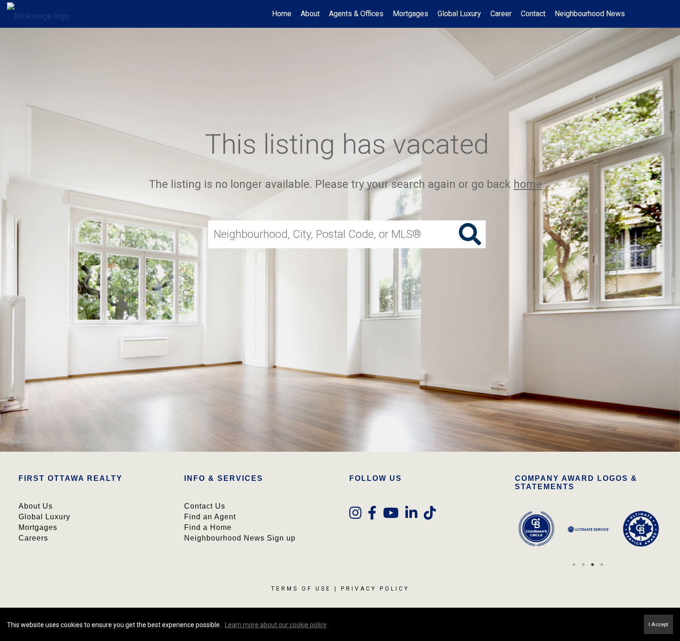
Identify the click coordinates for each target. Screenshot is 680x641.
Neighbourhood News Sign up (240, 538)
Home (281, 13)
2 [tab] (583, 564)
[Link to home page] (43, 14)
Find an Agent (210, 517)
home (527, 184)
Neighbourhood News (590, 13)
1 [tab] (574, 564)
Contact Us (204, 506)
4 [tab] (601, 564)
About (310, 13)
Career (501, 13)
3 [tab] (592, 564)
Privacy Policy (375, 588)
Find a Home (208, 527)
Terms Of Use (301, 588)
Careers (33, 538)
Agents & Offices (356, 13)
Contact (533, 13)
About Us (36, 506)
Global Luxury (459, 13)
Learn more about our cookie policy (276, 625)
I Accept (658, 624)
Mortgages (410, 13)
